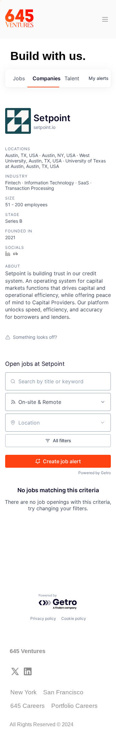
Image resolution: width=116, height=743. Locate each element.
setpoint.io (44, 127)
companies (46, 78)
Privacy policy (43, 618)
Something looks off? (35, 337)
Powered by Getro (94, 472)
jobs (19, 78)
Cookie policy (73, 618)
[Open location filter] (102, 422)
